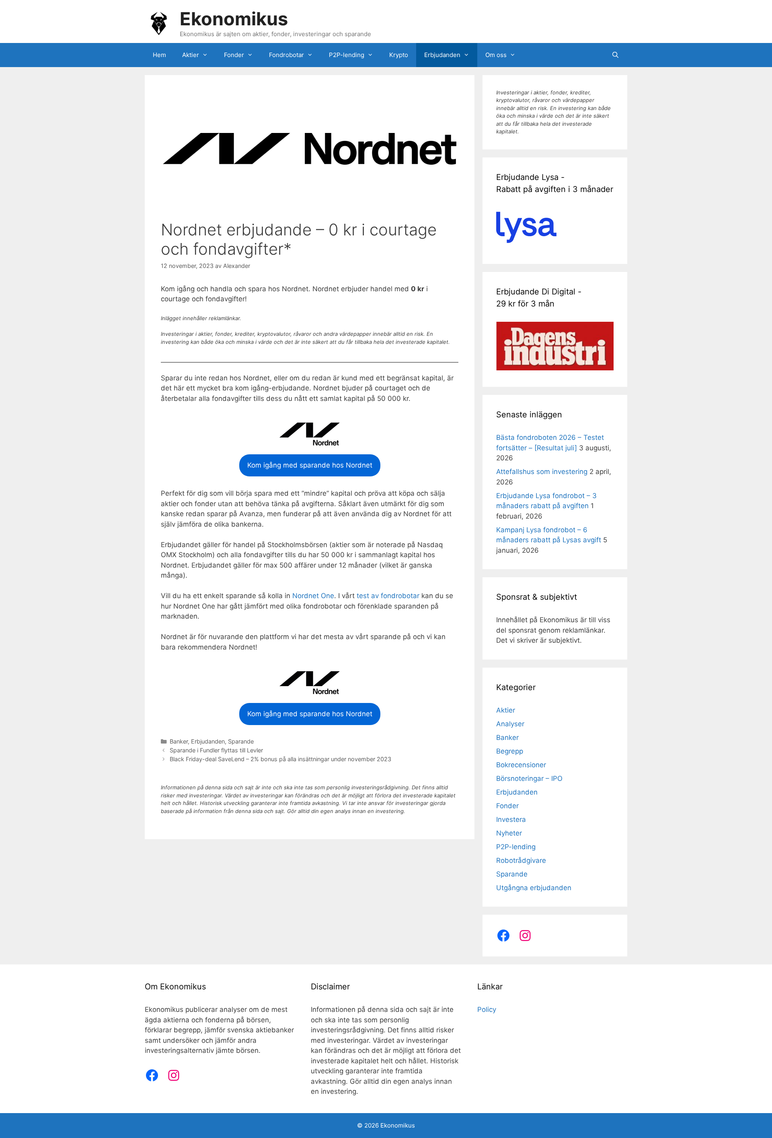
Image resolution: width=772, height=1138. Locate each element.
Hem (159, 55)
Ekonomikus (234, 19)
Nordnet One (313, 596)
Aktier (190, 55)
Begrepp (509, 751)
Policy (486, 1009)
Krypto (398, 55)
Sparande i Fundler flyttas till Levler (216, 750)
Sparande (241, 741)
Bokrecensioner (521, 765)
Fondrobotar (286, 55)
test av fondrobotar (388, 596)
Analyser (510, 724)
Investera (511, 819)
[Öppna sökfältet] (615, 55)
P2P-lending (346, 55)
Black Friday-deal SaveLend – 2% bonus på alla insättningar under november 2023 (280, 759)
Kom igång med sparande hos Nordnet (309, 465)
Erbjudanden (442, 55)
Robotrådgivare (521, 860)
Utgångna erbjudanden (533, 888)
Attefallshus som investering (541, 472)
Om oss (496, 55)
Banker (179, 741)
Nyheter (509, 833)
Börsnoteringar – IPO (529, 778)
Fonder (234, 55)
